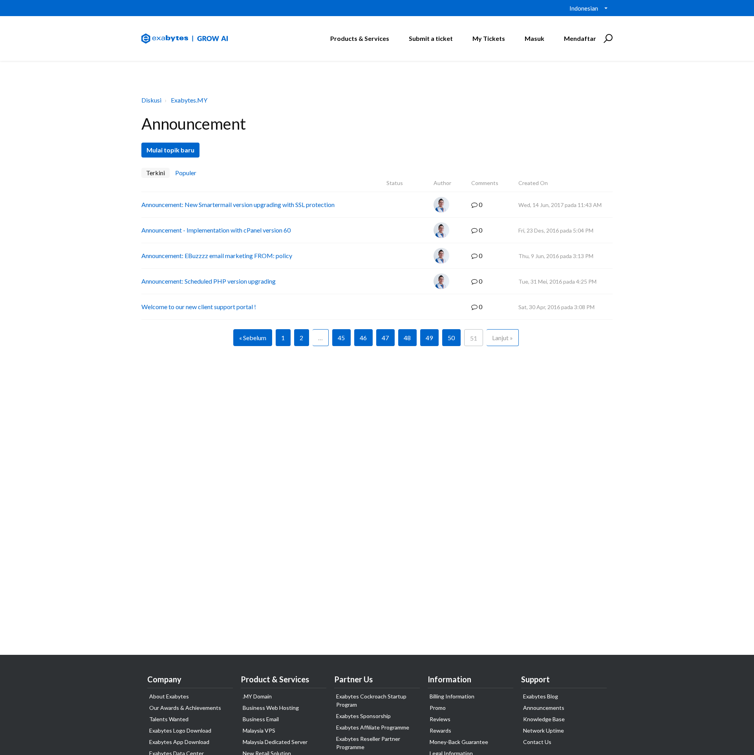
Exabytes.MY (189, 100)
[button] (607, 38)
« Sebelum (252, 337)
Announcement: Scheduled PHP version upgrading (208, 281)
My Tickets (488, 38)
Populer (185, 172)
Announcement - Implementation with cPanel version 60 (216, 230)
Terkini (155, 172)
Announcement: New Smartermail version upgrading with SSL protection (238, 204)
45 (341, 337)
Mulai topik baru (170, 150)
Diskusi (151, 100)
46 (363, 337)
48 (407, 337)
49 (429, 337)
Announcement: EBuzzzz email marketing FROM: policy (216, 255)
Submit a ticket (431, 38)
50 (451, 337)
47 (385, 337)
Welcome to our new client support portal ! (198, 306)
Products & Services (359, 38)
